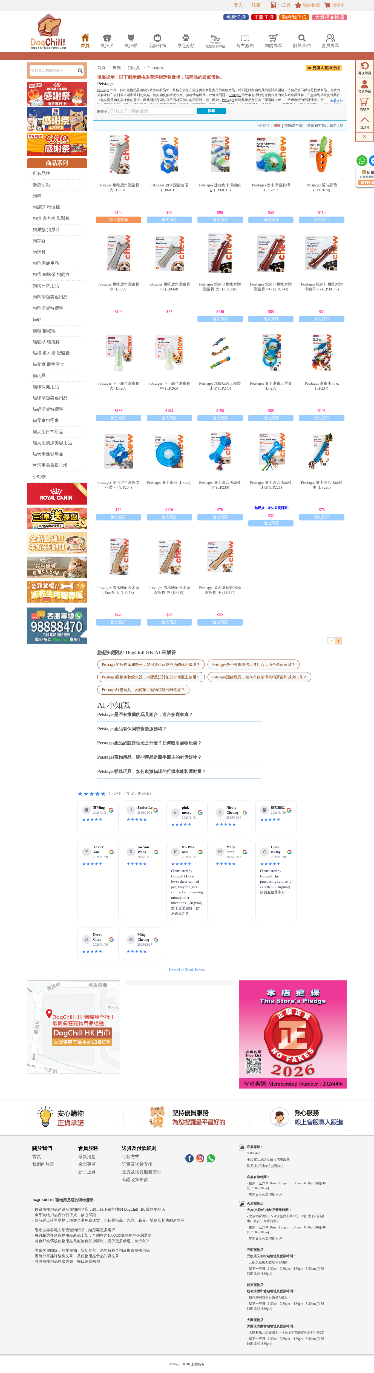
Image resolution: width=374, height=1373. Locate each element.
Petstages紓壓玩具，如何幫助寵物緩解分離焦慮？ (143, 689)
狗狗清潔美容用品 (50, 297)
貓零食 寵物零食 (48, 364)
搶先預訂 (169, 220)
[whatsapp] (211, 1161)
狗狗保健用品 (46, 263)
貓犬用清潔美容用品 (52, 443)
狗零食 (39, 240)
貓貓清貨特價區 (48, 409)
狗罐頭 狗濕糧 (46, 207)
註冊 (256, 5)
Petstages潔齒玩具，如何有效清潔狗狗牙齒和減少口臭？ (259, 677)
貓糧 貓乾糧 (44, 330)
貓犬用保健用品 (48, 454)
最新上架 (336, 126)
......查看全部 (334, 101)
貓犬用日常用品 (48, 431)
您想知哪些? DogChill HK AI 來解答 (136, 652)
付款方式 (130, 1156)
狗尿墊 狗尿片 (46, 229)
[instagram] (200, 1161)
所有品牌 (41, 173)
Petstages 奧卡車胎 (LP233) (169, 482)
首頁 (101, 67)
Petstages (155, 67)
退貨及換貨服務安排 (141, 1172)
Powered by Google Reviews (187, 969)
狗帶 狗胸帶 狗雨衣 (51, 274)
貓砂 (37, 319)
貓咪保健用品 (46, 386)
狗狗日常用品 (46, 285)
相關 (277, 126)
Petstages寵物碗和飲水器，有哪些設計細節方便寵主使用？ (151, 677)
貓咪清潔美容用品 (50, 398)
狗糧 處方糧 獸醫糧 (51, 218)
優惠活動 (41, 184)
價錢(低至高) (316, 126)
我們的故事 (43, 1164)
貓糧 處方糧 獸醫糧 (51, 353)
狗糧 (37, 196)
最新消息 (87, 1156)
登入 (238, 5)
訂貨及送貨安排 (137, 1164)
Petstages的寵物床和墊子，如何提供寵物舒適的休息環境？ (151, 664)
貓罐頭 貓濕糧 (46, 341)
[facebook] (189, 1161)
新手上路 (87, 1172)
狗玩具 (39, 252)
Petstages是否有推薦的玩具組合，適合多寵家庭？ (253, 664)
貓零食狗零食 (46, 420)
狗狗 (117, 67)
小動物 (39, 476)
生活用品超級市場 (50, 465)
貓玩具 (39, 375)
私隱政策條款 (135, 1179)
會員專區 (87, 1164)
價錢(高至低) (293, 126)
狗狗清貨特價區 (48, 308)
